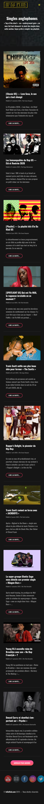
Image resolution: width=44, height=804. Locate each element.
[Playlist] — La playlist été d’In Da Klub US (22, 228)
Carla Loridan (25, 517)
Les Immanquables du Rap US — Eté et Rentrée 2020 (21, 161)
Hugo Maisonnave (28, 167)
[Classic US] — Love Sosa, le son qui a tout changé (21, 95)
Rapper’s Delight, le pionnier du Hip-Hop (21, 447)
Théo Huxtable (24, 303)
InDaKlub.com (11, 791)
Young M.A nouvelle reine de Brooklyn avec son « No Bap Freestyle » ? (19, 652)
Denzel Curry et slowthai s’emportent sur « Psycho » (20, 719)
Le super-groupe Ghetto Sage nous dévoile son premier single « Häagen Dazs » (21, 579)
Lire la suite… (16, 123)
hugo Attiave (25, 373)
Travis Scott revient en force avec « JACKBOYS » (21, 511)
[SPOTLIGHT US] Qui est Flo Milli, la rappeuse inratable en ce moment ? (21, 296)
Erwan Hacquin (29, 101)
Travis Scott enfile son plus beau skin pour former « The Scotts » (21, 367)
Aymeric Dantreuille (30, 724)
